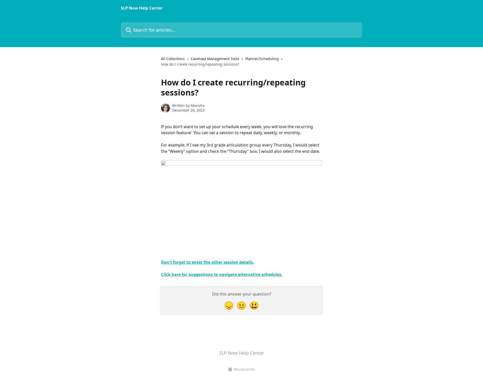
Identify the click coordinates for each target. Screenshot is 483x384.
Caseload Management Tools (215, 58)
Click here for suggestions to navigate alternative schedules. (222, 274)
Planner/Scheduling (262, 58)
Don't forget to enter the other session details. (207, 262)
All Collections (173, 58)
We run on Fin (244, 369)
